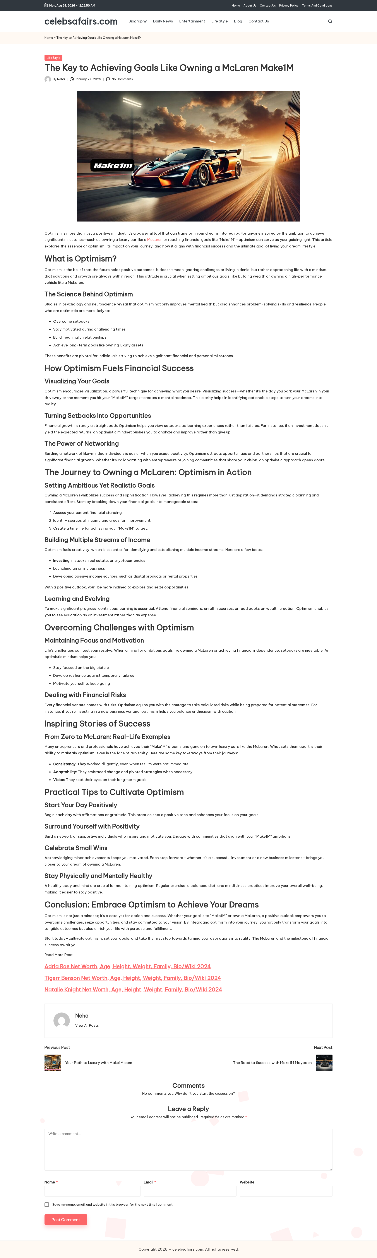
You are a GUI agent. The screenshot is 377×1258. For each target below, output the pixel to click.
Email (150, 1182)
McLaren (155, 239)
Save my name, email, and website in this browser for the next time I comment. (112, 1204)
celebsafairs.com (81, 21)
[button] (87, 1025)
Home (49, 38)
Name (51, 1182)
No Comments (122, 79)
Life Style (53, 58)
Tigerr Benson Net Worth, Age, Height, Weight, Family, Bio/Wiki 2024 (133, 978)
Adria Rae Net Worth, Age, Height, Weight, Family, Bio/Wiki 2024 (128, 966)
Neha (82, 1015)
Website (247, 1182)
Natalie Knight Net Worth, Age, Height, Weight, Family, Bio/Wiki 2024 (133, 989)
